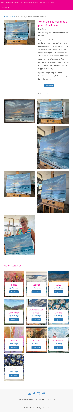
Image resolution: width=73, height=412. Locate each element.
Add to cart (49, 86)
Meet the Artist (44, 2)
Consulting (4, 7)
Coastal (12, 17)
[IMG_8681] (19, 141)
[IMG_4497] (19, 235)
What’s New (9, 2)
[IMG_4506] (19, 184)
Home (2, 2)
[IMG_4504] (53, 147)
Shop (52, 2)
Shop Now (14, 292)
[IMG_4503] (53, 192)
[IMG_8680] (19, 111)
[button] (8, 7)
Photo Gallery (19, 2)
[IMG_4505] (53, 112)
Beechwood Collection (31, 2)
